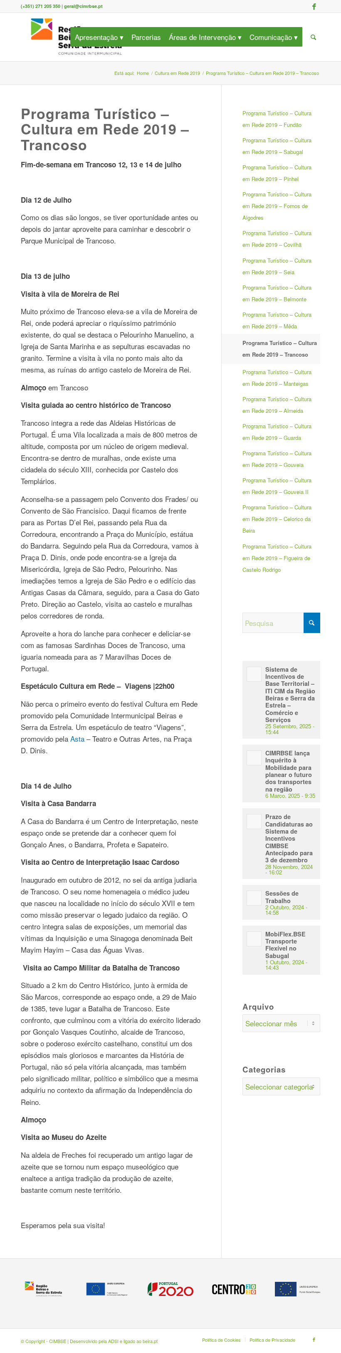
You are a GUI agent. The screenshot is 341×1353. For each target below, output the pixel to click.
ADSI (113, 1341)
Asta (78, 738)
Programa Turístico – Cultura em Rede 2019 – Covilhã (276, 238)
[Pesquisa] (313, 37)
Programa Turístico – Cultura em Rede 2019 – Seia (276, 266)
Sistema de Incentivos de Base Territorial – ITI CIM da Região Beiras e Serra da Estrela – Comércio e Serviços (290, 694)
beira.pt (150, 1341)
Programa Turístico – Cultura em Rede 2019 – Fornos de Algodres (276, 205)
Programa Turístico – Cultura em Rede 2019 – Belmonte (276, 293)
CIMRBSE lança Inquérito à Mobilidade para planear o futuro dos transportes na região (288, 771)
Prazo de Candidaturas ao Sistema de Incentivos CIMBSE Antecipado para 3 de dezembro (289, 838)
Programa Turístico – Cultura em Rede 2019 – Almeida (276, 405)
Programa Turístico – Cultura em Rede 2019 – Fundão (276, 119)
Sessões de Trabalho (282, 896)
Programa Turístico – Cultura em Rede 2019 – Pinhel (276, 173)
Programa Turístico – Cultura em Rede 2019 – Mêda (276, 320)
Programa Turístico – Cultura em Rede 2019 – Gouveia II (276, 486)
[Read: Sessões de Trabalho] (254, 898)
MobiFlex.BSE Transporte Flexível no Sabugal (285, 945)
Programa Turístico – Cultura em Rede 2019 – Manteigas (276, 377)
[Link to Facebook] (314, 6)
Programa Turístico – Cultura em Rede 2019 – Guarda (276, 432)
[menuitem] (102, 37)
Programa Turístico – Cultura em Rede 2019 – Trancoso (279, 348)
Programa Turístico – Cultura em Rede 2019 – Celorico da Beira (276, 518)
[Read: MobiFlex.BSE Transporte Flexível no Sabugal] (254, 938)
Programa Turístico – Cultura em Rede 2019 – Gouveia (276, 459)
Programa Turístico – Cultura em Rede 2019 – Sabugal (276, 146)
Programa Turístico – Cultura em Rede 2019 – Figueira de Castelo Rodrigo (276, 557)
